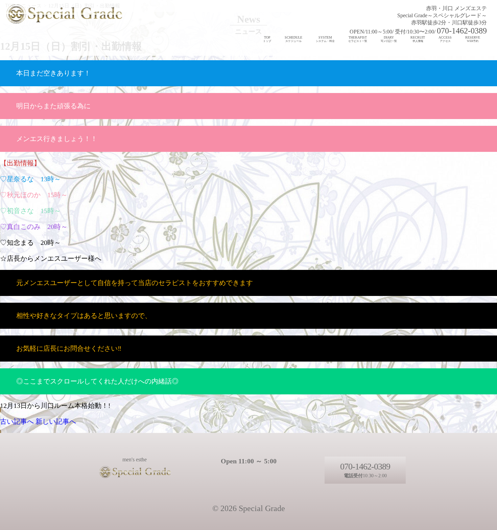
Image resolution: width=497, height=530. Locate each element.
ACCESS (445, 39)
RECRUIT (417, 39)
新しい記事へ (56, 421)
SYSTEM (325, 39)
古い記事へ (17, 421)
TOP (267, 39)
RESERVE (472, 39)
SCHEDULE (293, 39)
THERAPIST (357, 39)
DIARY (389, 39)
